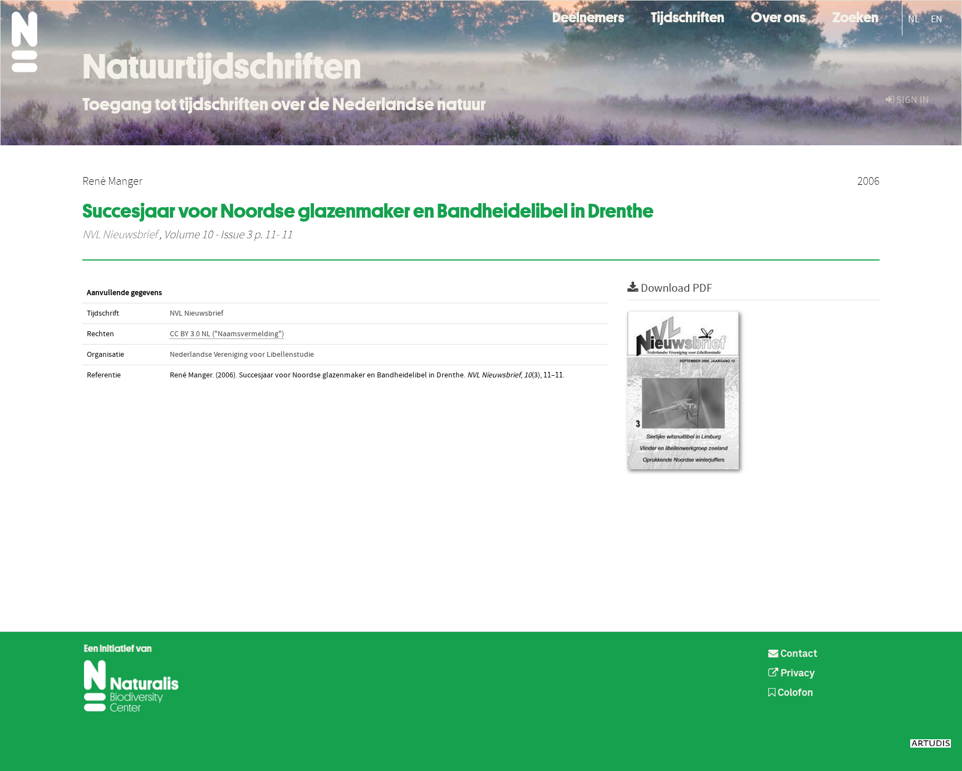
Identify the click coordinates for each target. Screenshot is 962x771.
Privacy (796, 674)
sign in (911, 100)
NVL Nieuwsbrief (119, 235)
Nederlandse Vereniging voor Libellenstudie (242, 354)
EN (937, 19)
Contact (797, 654)
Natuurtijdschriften (221, 66)
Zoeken (855, 16)
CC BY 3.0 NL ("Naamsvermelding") (227, 334)
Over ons (778, 16)
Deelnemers (588, 16)
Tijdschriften (687, 16)
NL (914, 19)
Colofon (794, 693)
